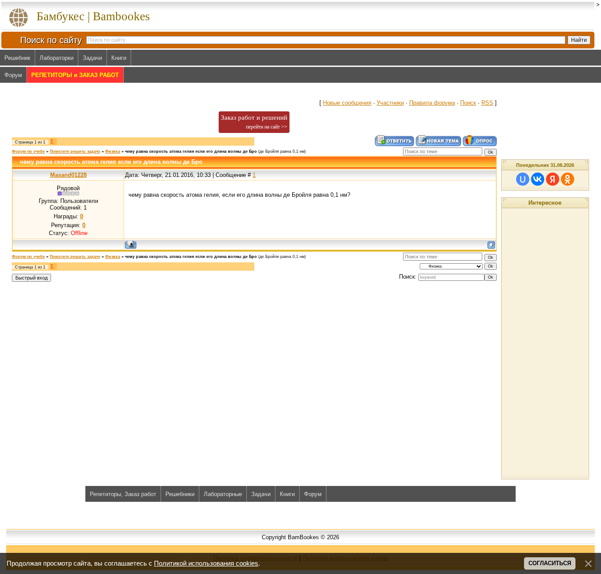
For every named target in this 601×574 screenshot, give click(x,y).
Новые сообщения (347, 102)
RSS (487, 102)
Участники (390, 102)
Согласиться (549, 563)
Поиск (468, 102)
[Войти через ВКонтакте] (537, 179)
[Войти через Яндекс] (552, 179)
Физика (112, 151)
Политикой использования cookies (206, 563)
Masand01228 (68, 175)
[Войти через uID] (522, 179)
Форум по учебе (28, 151)
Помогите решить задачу (75, 151)
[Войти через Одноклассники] (567, 179)
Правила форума (432, 102)
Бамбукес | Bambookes (93, 16)
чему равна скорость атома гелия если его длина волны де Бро (191, 151)
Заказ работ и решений (254, 122)
